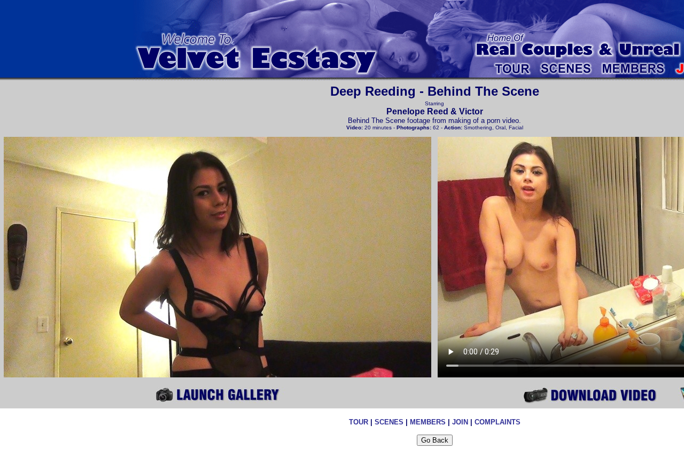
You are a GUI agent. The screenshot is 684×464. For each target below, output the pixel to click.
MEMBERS (428, 422)
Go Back (434, 440)
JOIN (460, 422)
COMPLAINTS (497, 422)
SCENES (389, 422)
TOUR (358, 422)
